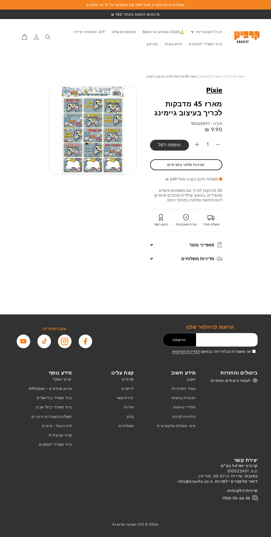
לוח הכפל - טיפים (57, 426)
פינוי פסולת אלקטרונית (176, 426)
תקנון (191, 379)
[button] (206, 32)
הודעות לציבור (183, 416)
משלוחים (126, 426)
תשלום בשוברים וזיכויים (51, 416)
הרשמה (179, 340)
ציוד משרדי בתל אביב (54, 407)
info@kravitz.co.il (195, 481)
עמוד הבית (237, 76)
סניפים (128, 379)
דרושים (127, 388)
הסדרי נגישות (184, 407)
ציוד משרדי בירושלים (54, 398)
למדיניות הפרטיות (186, 352)
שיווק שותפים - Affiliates (50, 388)
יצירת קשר (125, 398)
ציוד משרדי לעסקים (55, 444)
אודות (129, 407)
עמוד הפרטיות (183, 388)
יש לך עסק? (62, 379)
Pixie (214, 90)
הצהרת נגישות (183, 398)
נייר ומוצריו (220, 76)
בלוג (130, 416)
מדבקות (204, 76)
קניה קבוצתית (60, 435)
